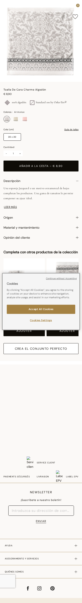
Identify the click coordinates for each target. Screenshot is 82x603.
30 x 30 (12, 136)
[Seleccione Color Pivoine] (24, 119)
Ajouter (24, 331)
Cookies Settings (41, 320)
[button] (69, 6)
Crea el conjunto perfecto (41, 349)
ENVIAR (41, 521)
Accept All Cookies (41, 309)
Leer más (10, 207)
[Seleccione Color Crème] (15, 119)
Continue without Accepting (61, 278)
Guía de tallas (71, 129)
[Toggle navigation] (7, 6)
